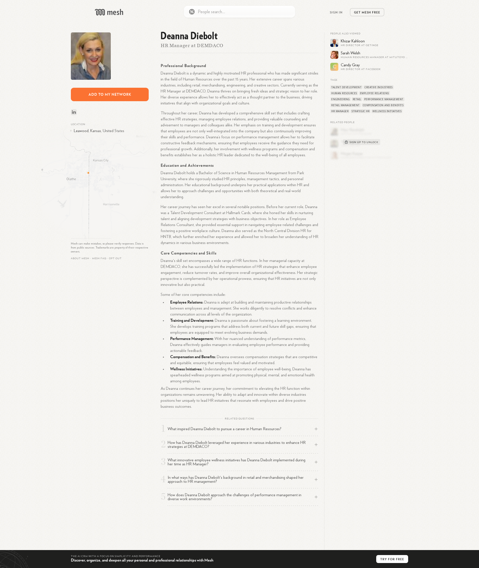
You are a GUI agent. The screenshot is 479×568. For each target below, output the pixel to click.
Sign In (336, 12)
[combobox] (239, 12)
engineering (340, 99)
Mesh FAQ (99, 258)
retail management (345, 105)
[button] (99, 258)
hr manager (340, 111)
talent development (346, 87)
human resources (344, 93)
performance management (383, 99)
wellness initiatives (386, 111)
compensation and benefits (383, 105)
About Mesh (80, 258)
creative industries (378, 87)
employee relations (374, 93)
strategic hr (360, 111)
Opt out (115, 258)
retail (357, 99)
